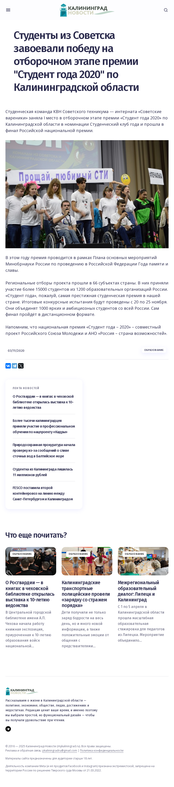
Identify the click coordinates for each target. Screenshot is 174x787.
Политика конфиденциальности (101, 750)
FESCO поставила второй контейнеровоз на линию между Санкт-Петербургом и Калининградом (43, 493)
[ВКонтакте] (8, 366)
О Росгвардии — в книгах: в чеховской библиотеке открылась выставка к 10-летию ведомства (43, 402)
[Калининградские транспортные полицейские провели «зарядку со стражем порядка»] (87, 561)
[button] (8, 10)
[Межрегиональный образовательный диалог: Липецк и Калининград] (143, 561)
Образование (154, 350)
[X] (21, 366)
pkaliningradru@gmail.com (59, 750)
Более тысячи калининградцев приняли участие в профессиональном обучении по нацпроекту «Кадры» (44, 426)
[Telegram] (14, 366)
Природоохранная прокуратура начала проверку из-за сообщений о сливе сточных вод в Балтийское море (44, 450)
